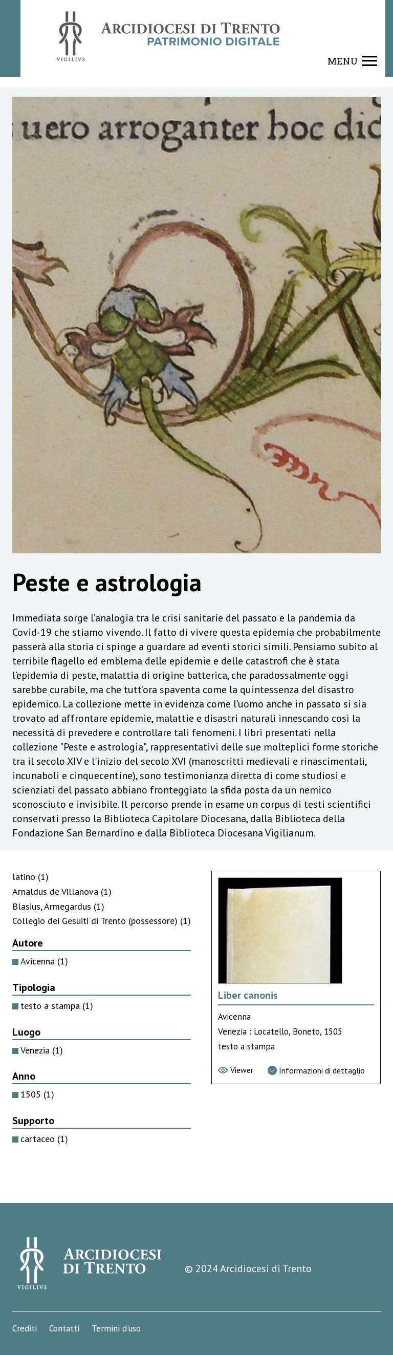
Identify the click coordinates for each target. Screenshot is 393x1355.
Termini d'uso (116, 1328)
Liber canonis (248, 995)
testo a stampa (56, 1006)
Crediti (24, 1328)
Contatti (64, 1328)
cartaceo (44, 1139)
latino (30, 877)
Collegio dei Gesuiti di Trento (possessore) (101, 921)
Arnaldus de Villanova (62, 891)
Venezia (41, 1050)
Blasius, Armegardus (58, 906)
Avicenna (44, 961)
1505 (37, 1094)
